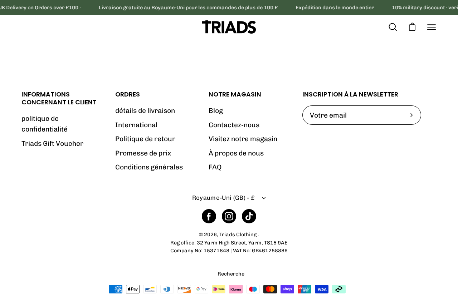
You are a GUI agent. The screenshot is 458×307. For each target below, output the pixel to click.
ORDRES (127, 94)
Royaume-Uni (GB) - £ (223, 197)
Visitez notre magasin (243, 139)
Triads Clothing (238, 234)
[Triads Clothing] (229, 27)
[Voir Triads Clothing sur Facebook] (209, 216)
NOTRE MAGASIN (235, 94)
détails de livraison (145, 111)
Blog (216, 111)
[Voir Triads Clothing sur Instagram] (229, 216)
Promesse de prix (143, 153)
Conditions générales (149, 167)
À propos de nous (236, 153)
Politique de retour (145, 139)
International (136, 125)
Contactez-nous (234, 125)
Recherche (231, 274)
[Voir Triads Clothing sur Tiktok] (249, 216)
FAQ (215, 167)
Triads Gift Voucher (52, 143)
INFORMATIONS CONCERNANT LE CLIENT (59, 98)
